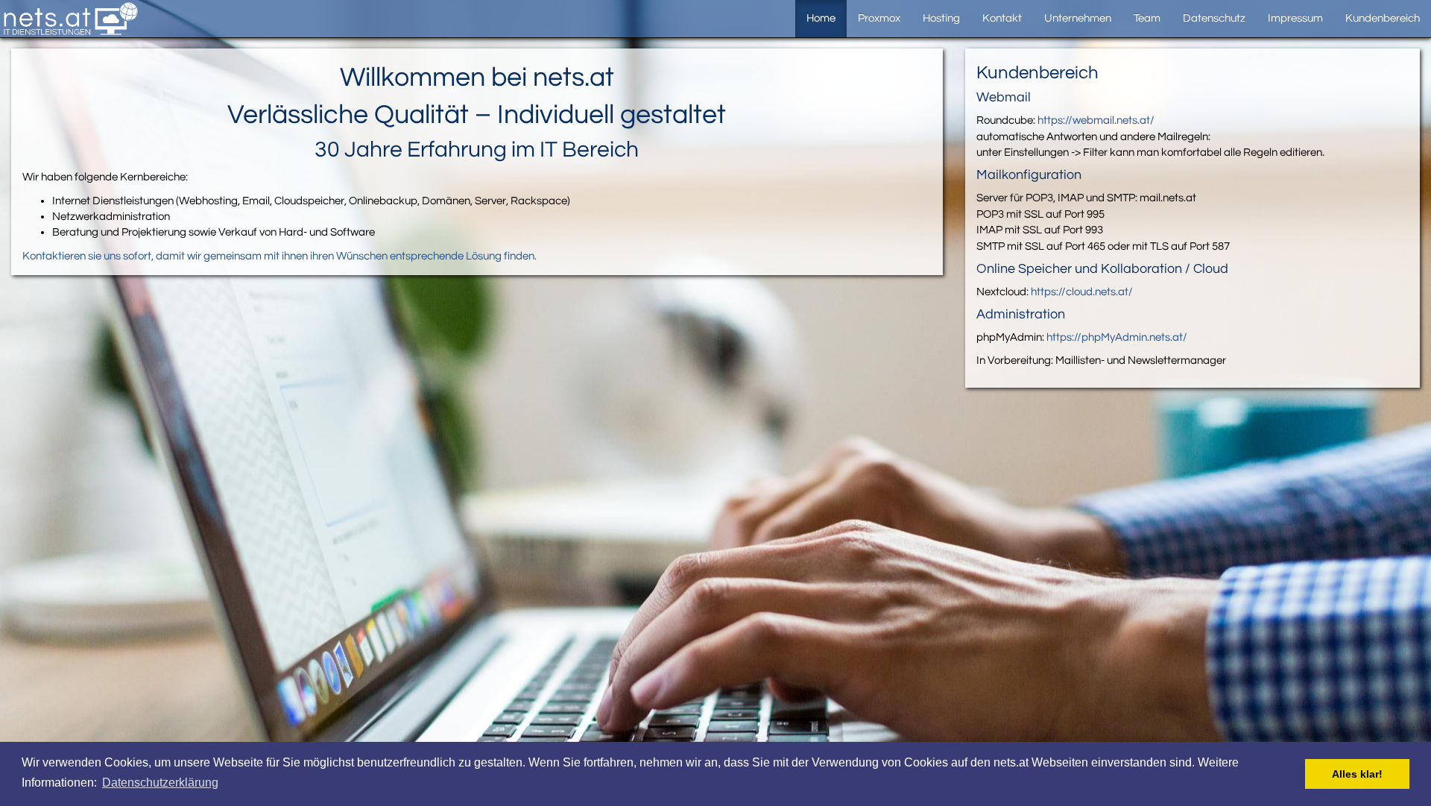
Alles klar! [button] (1357, 774)
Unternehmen (1077, 18)
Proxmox (879, 18)
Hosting (941, 18)
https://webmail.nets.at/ (1095, 120)
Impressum (1295, 18)
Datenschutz (1214, 18)
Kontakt (1002, 18)
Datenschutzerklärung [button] (160, 782)
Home (820, 18)
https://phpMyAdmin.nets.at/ (1116, 337)
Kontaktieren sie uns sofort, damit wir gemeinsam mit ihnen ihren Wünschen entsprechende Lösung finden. (279, 256)
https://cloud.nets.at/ (1082, 291)
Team (1147, 18)
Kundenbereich (1382, 18)
